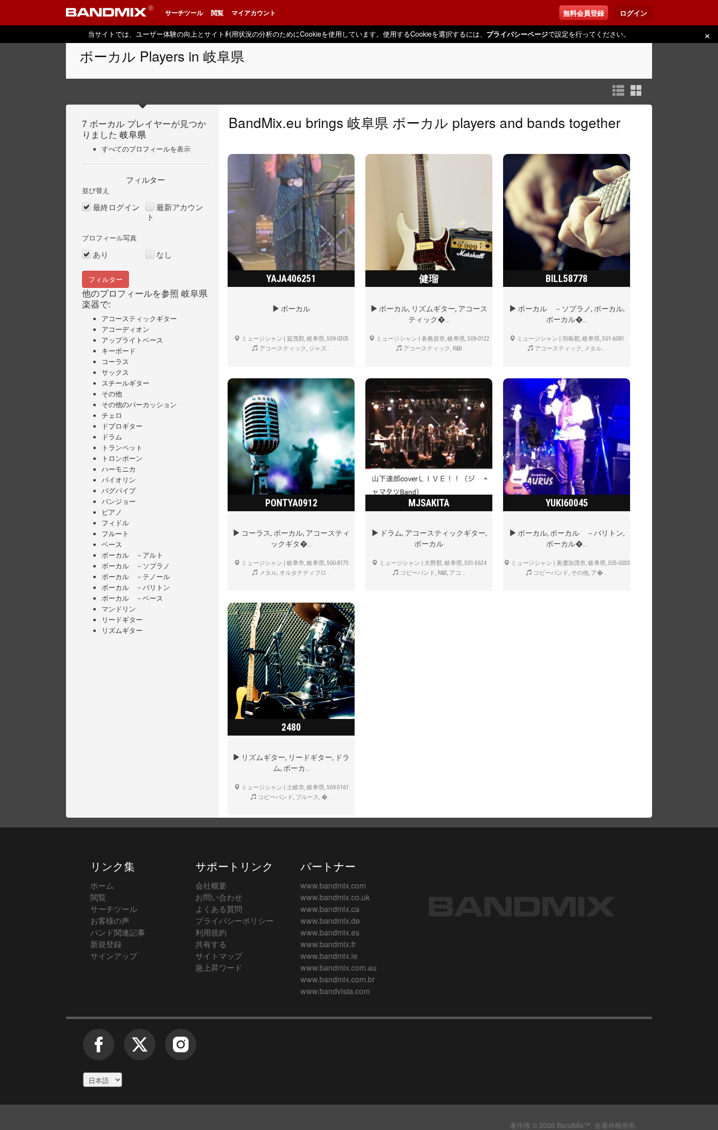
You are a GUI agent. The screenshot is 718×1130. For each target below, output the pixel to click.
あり (100, 255)
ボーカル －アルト (132, 555)
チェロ (112, 415)
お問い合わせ (218, 897)
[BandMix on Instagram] (180, 1049)
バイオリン (119, 479)
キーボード (119, 350)
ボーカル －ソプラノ (136, 565)
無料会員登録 (583, 13)
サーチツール (184, 12)
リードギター (122, 619)
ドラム (112, 436)
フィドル (115, 522)
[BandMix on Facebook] (98, 1049)
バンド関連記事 (117, 932)
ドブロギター (122, 426)
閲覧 (217, 12)
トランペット (122, 447)
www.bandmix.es (329, 932)
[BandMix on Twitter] (139, 1049)
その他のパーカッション (139, 404)
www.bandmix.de (330, 920)
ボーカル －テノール (136, 576)
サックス (115, 372)
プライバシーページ (517, 34)
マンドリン (119, 608)
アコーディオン (125, 329)
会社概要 (211, 885)
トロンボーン (122, 458)
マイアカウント (254, 12)
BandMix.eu (265, 122)
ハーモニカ (119, 469)
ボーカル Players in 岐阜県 (162, 55)
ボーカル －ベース (132, 598)
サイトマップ (218, 955)
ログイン (633, 13)
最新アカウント (175, 212)
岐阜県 (133, 134)
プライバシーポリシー (234, 920)
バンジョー (119, 501)
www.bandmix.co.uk (335, 897)
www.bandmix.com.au (338, 967)
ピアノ (112, 512)
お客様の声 (109, 920)
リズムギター (122, 630)
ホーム (102, 885)
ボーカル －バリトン (136, 587)
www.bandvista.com (335, 991)
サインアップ (113, 955)
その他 (112, 393)
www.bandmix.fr (328, 944)
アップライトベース (132, 340)
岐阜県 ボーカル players (421, 122)
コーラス (115, 361)
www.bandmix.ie (329, 955)
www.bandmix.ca (329, 908)
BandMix (521, 906)
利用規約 (211, 932)
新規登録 (106, 944)
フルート (115, 533)
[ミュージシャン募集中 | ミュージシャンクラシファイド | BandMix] (109, 12)
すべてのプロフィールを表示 (146, 148)
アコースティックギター (139, 318)
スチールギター (125, 383)
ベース (112, 544)
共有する (211, 944)
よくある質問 (218, 908)
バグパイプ (119, 490)
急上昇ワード (218, 967)
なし (164, 255)
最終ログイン (116, 207)
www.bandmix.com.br (337, 979)
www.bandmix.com (333, 885)
